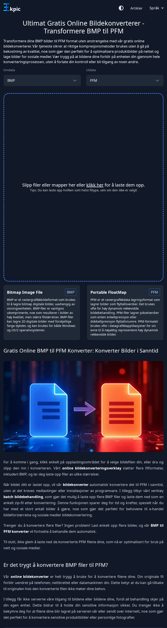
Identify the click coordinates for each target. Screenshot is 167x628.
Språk (154, 8)
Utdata (91, 70)
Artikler (136, 8)
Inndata (9, 70)
